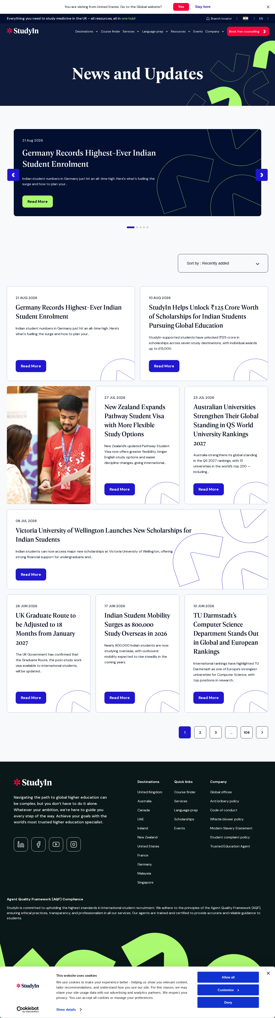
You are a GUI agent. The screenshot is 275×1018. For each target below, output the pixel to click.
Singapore (145, 882)
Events (198, 31)
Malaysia (144, 873)
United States (148, 846)
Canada (144, 810)
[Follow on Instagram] (74, 844)
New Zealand (147, 837)
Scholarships (184, 819)
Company (212, 31)
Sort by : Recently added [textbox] (208, 263)
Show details (66, 1009)
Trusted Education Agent (230, 846)
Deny (228, 1002)
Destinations (84, 31)
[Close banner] (268, 973)
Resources (178, 31)
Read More (38, 201)
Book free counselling (244, 31)
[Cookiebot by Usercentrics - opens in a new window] (28, 1009)
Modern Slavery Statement (231, 828)
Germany (145, 864)
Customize (226, 990)
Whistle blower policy (227, 819)
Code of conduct (223, 810)
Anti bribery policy (224, 801)
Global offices (221, 792)
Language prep (152, 31)
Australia (144, 801)
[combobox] (223, 263)
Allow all (228, 977)
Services (128, 31)
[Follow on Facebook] (38, 844)
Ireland (143, 828)
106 (247, 732)
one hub (128, 18)
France (143, 855)
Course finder (110, 31)
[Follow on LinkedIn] (21, 844)
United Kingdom (150, 792)
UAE (141, 819)
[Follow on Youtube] (56, 844)
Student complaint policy (230, 837)
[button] (130, 227)
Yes (181, 7)
